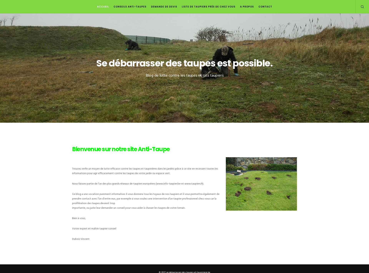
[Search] (360, 6)
